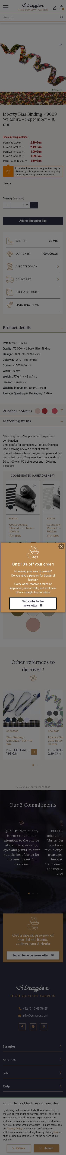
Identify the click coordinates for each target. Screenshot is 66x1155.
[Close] (61, 546)
